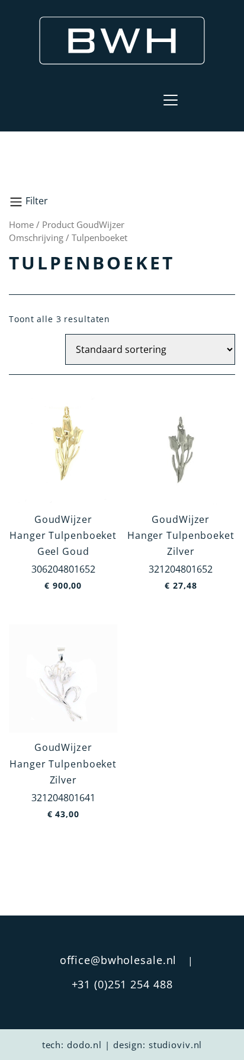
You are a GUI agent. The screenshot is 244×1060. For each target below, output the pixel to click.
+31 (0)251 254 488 (122, 984)
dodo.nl (84, 1045)
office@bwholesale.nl (118, 960)
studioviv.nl (176, 1045)
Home (21, 224)
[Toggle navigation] (170, 100)
